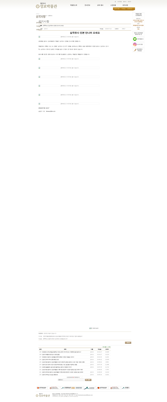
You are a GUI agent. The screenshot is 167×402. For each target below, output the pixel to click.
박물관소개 (73, 5)
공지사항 (125, 5)
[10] (78, 377)
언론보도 (129, 8)
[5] (72, 377)
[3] (70, 377)
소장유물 (113, 5)
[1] (67, 377)
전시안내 (87, 5)
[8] (75, 377)
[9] (77, 377)
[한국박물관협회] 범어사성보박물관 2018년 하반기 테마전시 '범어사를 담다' (62, 336)
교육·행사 (100, 5)
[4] (71, 377)
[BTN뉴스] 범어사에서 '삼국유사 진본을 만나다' (55, 338)
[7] (74, 377)
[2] (68, 377)
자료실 (123, 8)
